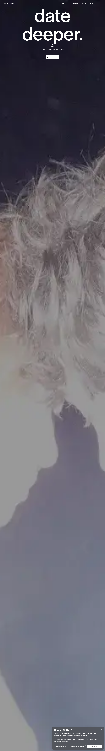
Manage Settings (61, 746)
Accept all (94, 746)
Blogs (84, 3)
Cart (99, 3)
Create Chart (61, 3)
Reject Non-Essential (77, 746)
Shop (92, 3)
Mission (75, 3)
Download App (53, 57)
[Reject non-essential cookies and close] (101, 729)
